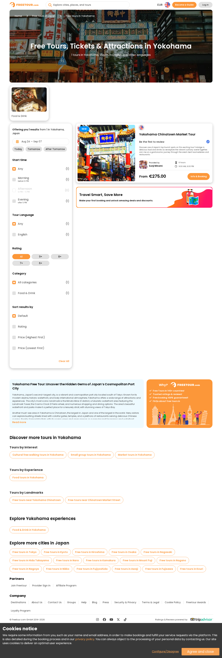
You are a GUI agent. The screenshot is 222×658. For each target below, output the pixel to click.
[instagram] (97, 619)
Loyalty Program (21, 610)
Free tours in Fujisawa (159, 569)
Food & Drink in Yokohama (29, 530)
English (43, 234)
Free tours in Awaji (126, 569)
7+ (21, 263)
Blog (94, 602)
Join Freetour (19, 585)
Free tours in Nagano (173, 560)
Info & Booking (199, 176)
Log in (205, 4)
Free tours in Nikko (57, 569)
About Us (37, 602)
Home (18, 16)
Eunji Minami (156, 166)
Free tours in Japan (43, 16)
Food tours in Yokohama (28, 477)
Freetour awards (196, 602)
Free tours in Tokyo (24, 552)
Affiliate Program (66, 585)
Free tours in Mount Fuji (137, 560)
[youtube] (111, 619)
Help (84, 602)
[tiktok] (125, 619)
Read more (19, 422)
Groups (71, 602)
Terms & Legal (150, 602)
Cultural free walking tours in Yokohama (37, 455)
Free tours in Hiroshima (89, 552)
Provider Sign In (41, 585)
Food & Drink (43, 293)
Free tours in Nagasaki (158, 552)
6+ (40, 263)
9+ (40, 256)
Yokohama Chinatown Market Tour (167, 134)
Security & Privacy (125, 602)
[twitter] (118, 619)
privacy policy (84, 639)
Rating (22, 326)
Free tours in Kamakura (101, 560)
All (21, 256)
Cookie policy (173, 602)
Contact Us (55, 602)
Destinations (18, 602)
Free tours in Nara (67, 560)
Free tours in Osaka (124, 552)
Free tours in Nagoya (25, 569)
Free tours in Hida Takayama (30, 560)
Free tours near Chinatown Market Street (94, 500)
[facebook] (104, 619)
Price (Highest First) (31, 337)
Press (106, 602)
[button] (29, 103)
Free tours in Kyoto (56, 552)
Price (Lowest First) (31, 348)
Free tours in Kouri (191, 569)
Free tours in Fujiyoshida (92, 569)
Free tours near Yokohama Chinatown (36, 500)
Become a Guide (184, 4)
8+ (59, 256)
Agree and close (200, 651)
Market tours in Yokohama (135, 455)
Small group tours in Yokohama (91, 455)
